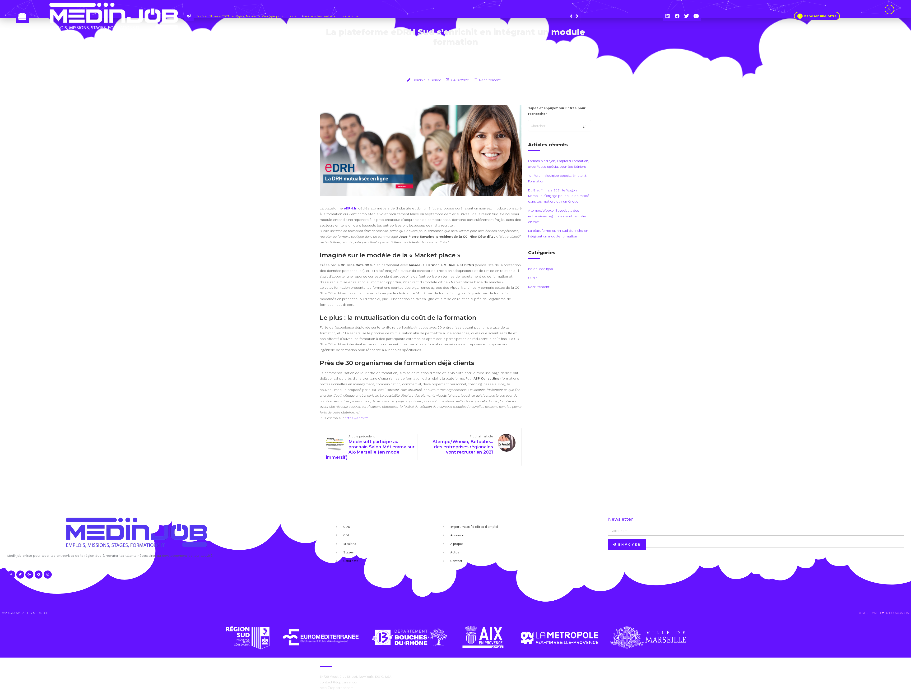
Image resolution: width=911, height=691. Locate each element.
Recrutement (490, 80)
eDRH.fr (350, 208)
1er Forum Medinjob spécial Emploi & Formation (557, 178)
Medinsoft (41, 613)
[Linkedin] (667, 16)
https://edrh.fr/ (356, 418)
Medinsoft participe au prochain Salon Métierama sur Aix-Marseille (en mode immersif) (370, 449)
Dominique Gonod (427, 80)
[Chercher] (584, 127)
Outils (533, 278)
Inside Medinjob (540, 269)
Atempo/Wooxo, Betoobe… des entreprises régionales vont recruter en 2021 (287, 16)
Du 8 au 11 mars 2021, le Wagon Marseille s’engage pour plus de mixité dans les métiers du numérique (558, 196)
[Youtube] (696, 16)
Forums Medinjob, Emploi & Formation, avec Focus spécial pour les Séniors (558, 163)
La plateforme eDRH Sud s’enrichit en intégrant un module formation (558, 233)
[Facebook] (677, 16)
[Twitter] (686, 16)
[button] (577, 16)
